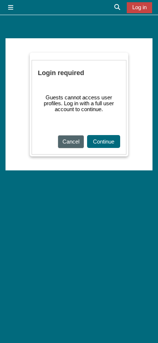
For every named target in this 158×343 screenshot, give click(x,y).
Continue (103, 142)
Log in (139, 7)
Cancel (70, 142)
